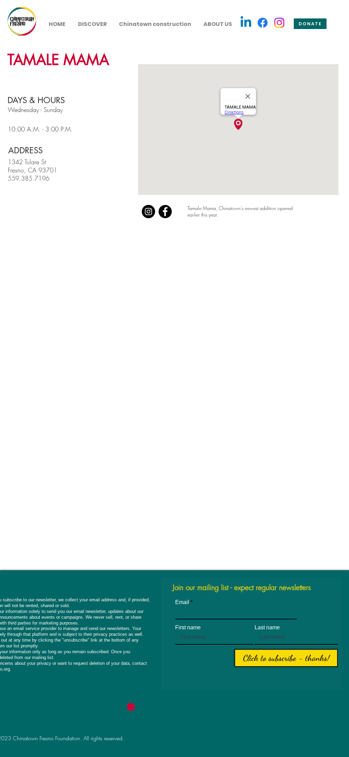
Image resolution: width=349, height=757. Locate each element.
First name (188, 627)
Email (182, 602)
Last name (267, 627)
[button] (92, 21)
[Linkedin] (246, 22)
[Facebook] (262, 22)
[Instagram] (279, 22)
